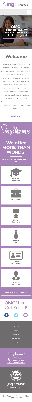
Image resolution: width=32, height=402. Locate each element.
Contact (16, 342)
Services (16, 334)
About (16, 330)
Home (16, 326)
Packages (16, 338)
